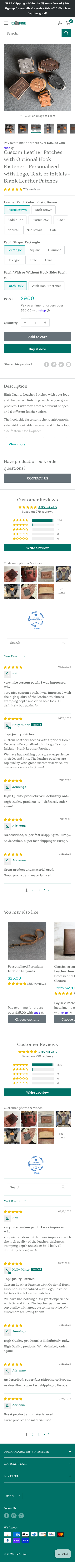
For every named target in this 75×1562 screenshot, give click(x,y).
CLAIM (37, 812)
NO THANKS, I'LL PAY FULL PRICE (37, 827)
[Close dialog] (70, 5)
